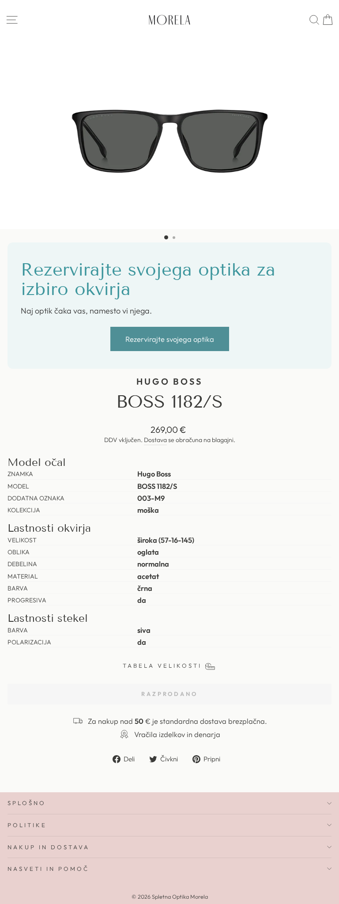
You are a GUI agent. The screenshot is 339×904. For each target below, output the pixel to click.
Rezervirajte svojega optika (169, 339)
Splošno (27, 802)
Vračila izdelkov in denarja (177, 734)
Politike (27, 824)
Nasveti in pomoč (48, 868)
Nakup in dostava (49, 847)
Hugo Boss (169, 381)
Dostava (155, 440)
